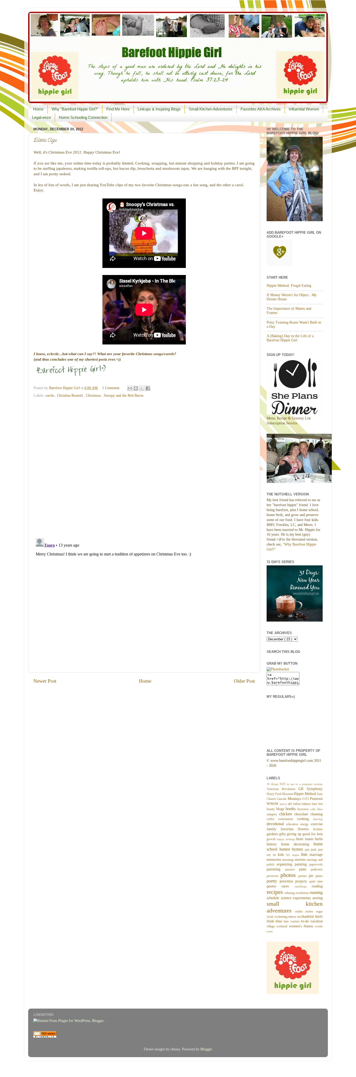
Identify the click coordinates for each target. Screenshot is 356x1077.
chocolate (302, 814)
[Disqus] (144, 466)
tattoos (292, 916)
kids (282, 855)
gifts (283, 834)
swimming (281, 916)
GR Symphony (310, 789)
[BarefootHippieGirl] (278, 669)
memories (274, 860)
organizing (286, 864)
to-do (305, 921)
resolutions (303, 893)
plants (319, 876)
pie (312, 876)
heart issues (305, 839)
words (319, 926)
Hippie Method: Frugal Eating (289, 286)
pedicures (317, 869)
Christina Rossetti (70, 395)
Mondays (295, 799)
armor (284, 803)
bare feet (317, 804)
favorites (289, 829)
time (279, 921)
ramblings (303, 886)
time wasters (292, 921)
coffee (272, 819)
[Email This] (129, 388)
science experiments (296, 898)
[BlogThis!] (135, 388)
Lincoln (282, 799)
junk (314, 849)
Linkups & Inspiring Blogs (159, 109)
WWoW (273, 804)
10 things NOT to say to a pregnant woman (295, 784)
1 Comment (110, 388)
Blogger (206, 1049)
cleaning (316, 814)
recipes (276, 892)
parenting (276, 869)
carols (50, 395)
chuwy (175, 1049)
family (274, 829)
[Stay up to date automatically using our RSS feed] (44, 1036)
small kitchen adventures (295, 907)
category (273, 814)
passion (292, 869)
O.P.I (306, 799)
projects (302, 881)
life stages (293, 854)
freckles (318, 829)
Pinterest (316, 799)
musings (312, 860)
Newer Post (44, 681)
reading (317, 886)
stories (310, 911)
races (287, 886)
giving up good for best (305, 834)
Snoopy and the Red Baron (123, 395)
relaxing (290, 893)
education (293, 824)
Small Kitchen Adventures (210, 109)
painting (302, 864)
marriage (316, 855)
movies (301, 860)
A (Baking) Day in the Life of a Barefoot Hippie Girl (290, 338)
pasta (305, 869)
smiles (300, 911)
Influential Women (304, 109)
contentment (287, 819)
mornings (288, 860)
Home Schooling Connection (83, 117)
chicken (286, 814)
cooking (305, 819)
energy (305, 824)
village (271, 926)
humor (285, 849)
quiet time (316, 881)
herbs (319, 839)
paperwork (316, 864)
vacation (316, 921)
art (290, 804)
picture (303, 876)
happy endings (286, 839)
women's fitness (302, 926)
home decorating (297, 844)
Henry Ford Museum (280, 794)
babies (297, 804)
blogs (281, 809)
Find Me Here (118, 109)
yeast (270, 931)
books (291, 808)
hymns (298, 849)
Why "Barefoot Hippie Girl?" (75, 109)
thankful (308, 916)
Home (38, 109)
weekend (282, 926)
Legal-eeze (41, 117)
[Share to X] (141, 388)
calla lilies (316, 809)
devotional (276, 824)
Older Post (244, 681)
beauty (271, 809)
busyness (303, 809)
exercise (317, 824)
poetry (273, 881)
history (274, 844)
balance (307, 804)
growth (272, 839)
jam (308, 849)
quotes (274, 886)
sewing (317, 898)
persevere (273, 876)
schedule (274, 898)
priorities (288, 881)
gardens (273, 834)
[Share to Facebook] (147, 388)
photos (289, 875)
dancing (318, 819)
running (316, 892)
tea (299, 916)
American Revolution (282, 789)
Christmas (94, 395)
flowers (305, 829)
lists (305, 854)
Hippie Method (305, 794)
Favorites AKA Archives (261, 109)
